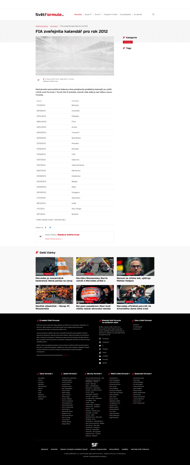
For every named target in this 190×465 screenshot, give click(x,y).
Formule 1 (54, 26)
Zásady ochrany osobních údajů (74, 449)
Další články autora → (54, 239)
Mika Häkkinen (114, 415)
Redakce (136, 325)
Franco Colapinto (67, 401)
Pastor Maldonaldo (139, 392)
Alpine (40, 388)
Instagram (105, 342)
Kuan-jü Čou (137, 401)
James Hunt (113, 405)
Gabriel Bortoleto (67, 405)
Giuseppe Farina (114, 403)
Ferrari (40, 380)
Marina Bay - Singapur (93, 404)
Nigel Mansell (113, 417)
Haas (39, 390)
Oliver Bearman (67, 403)
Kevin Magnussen (139, 403)
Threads (105, 349)
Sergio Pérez (66, 424)
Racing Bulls (42, 386)
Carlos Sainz (66, 409)
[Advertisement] (95, 3)
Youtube (105, 359)
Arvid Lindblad (67, 399)
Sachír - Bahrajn (91, 384)
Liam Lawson (66, 394)
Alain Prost (112, 396)
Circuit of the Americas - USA (95, 378)
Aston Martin (42, 396)
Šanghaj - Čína (90, 419)
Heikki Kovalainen (139, 396)
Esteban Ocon (66, 413)
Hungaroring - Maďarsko (94, 398)
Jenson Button (114, 409)
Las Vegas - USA (91, 400)
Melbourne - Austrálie (93, 406)
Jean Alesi (136, 380)
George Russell (67, 380)
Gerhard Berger (138, 382)
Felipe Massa (137, 390)
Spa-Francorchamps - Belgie (95, 423)
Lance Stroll (66, 419)
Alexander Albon (67, 411)
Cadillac (40, 399)
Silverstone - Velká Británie (94, 421)
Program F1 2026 (110, 14)
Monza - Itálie (90, 415)
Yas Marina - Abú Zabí (93, 425)
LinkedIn (105, 356)
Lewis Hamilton (67, 382)
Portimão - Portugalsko (93, 431)
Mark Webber (137, 388)
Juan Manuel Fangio (116, 392)
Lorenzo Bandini (138, 399)
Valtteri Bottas (66, 421)
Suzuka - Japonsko (92, 396)
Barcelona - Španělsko (93, 388)
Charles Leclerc (67, 386)
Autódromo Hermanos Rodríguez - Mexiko (93, 380)
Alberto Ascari (113, 407)
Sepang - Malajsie (91, 435)
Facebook (105, 338)
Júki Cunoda (66, 417)
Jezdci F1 (88, 14)
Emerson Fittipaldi (115, 390)
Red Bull (41, 384)
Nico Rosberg (113, 388)
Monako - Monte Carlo (93, 411)
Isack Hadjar (66, 392)
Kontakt (54, 449)
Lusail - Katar (90, 402)
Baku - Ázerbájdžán (92, 386)
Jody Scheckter (114, 413)
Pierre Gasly (66, 396)
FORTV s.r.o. (66, 355)
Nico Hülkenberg (67, 407)
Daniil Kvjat (137, 394)
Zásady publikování (98, 449)
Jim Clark (112, 411)
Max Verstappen (67, 388)
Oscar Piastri (66, 390)
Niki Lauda (113, 386)
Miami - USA (90, 408)
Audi (39, 392)
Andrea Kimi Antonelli (69, 378)
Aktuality (78, 14)
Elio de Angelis (138, 384)
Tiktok (104, 352)
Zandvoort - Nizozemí (93, 427)
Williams (41, 394)
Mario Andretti (114, 394)
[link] (153, 14)
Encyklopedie (125, 14)
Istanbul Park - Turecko (93, 433)
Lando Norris (66, 384)
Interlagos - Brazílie (92, 394)
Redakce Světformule (50, 81)
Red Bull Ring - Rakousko (94, 417)
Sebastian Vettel (114, 401)
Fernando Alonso (67, 415)
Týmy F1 (98, 14)
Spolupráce (137, 329)
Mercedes (41, 378)
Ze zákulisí (138, 14)
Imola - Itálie (90, 392)
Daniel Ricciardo (138, 378)
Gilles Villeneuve (138, 386)
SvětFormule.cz (42, 26)
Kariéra (125, 449)
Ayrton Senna (113, 399)
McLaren (41, 382)
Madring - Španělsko (92, 429)
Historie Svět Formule (140, 449)
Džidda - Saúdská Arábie (94, 390)
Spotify (104, 363)
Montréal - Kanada (92, 413)
